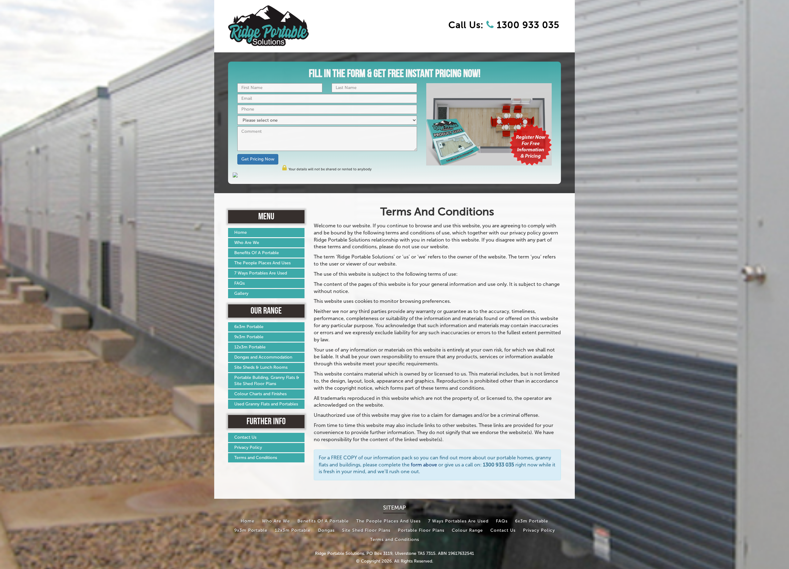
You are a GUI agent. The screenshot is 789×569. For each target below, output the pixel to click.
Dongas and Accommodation (263, 357)
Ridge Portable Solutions (339, 553)
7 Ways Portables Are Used (260, 273)
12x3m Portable (250, 347)
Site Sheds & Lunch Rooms (261, 367)
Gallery (241, 293)
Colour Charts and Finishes (260, 393)
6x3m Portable (249, 326)
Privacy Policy (248, 447)
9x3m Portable (249, 336)
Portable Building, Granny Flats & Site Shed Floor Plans (266, 380)
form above (424, 465)
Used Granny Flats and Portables (266, 404)
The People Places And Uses (262, 263)
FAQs (239, 283)
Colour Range (467, 530)
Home (240, 232)
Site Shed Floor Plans (366, 530)
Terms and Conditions (255, 457)
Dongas (326, 530)
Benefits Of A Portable (256, 252)
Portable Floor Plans (421, 530)
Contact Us (245, 437)
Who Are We (246, 242)
